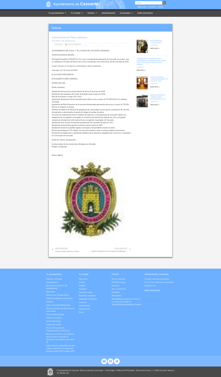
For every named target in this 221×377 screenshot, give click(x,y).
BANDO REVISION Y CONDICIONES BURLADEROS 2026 (158, 97)
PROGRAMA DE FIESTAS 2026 (156, 42)
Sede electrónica (145, 13)
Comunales (125, 13)
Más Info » (155, 48)
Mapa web (142, 7)
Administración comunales (156, 274)
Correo (160, 7)
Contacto (152, 7)
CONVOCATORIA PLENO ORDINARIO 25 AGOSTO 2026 (159, 79)
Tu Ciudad (75, 13)
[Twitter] (117, 361)
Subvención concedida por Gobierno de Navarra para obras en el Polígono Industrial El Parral (151, 61)
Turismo (91, 13)
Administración (108, 13)
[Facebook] (110, 361)
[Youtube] (104, 361)
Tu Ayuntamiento (56, 13)
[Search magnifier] (164, 2)
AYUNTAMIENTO (74, 44)
